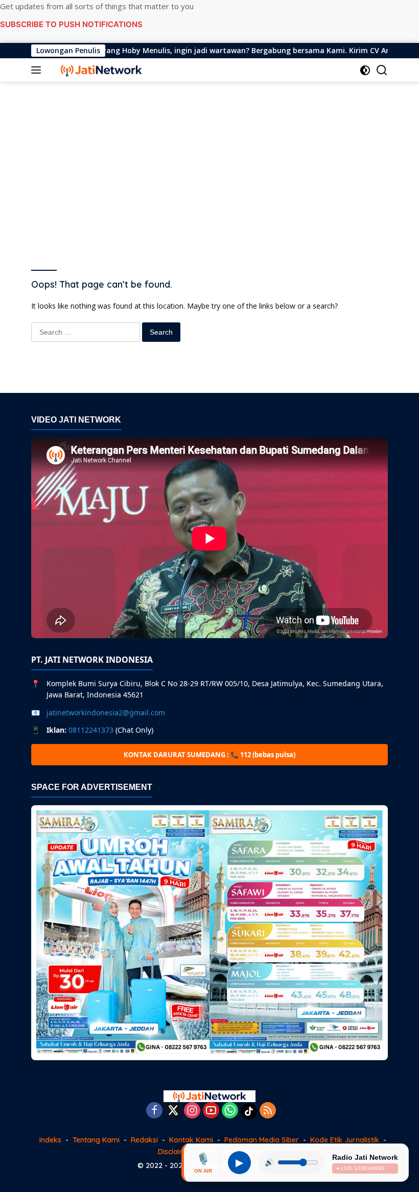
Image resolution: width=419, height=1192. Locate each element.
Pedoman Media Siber (261, 1139)
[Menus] (38, 70)
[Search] (382, 70)
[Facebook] (154, 1111)
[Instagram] (192, 1111)
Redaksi (144, 1139)
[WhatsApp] (230, 1111)
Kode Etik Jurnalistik (344, 1139)
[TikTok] (249, 1111)
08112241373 (90, 730)
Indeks (50, 1139)
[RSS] (268, 1111)
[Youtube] (211, 1111)
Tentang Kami (96, 1139)
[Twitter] (173, 1111)
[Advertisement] (209, 163)
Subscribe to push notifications (71, 24)
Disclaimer (175, 1151)
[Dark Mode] (365, 70)
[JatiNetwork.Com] (100, 70)
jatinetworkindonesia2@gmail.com (105, 712)
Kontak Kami (191, 1139)
